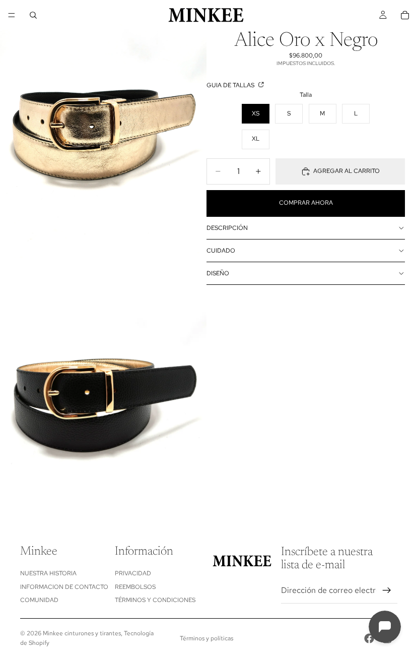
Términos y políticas (206, 638)
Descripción (227, 228)
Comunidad (39, 600)
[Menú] (11, 15)
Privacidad (133, 573)
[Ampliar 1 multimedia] (103, 129)
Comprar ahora (306, 203)
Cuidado (220, 251)
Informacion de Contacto (64, 587)
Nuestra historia (48, 573)
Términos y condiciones (155, 600)
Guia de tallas (231, 85)
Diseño (217, 273)
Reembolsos (135, 587)
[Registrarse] (386, 590)
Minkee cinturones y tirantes (82, 633)
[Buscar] (33, 15)
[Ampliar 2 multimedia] (103, 387)
